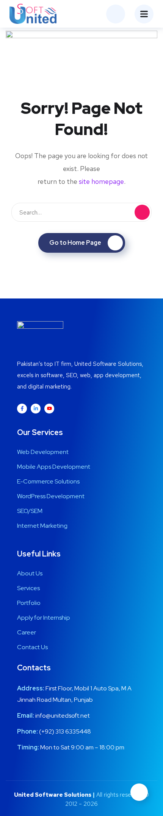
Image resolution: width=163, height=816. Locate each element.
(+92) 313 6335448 (65, 731)
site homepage (101, 181)
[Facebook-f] (22, 408)
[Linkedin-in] (36, 408)
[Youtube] (49, 408)
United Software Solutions (52, 795)
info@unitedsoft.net (62, 716)
